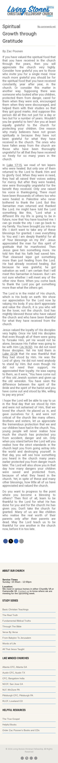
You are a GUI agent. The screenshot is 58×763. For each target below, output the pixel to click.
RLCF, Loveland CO (12, 701)
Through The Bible (11, 626)
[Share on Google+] (16, 541)
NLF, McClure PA (11, 690)
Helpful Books (9, 724)
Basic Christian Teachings (15, 609)
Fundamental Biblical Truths (16, 621)
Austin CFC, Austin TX (13, 673)
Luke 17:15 (14, 165)
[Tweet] (11, 541)
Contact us (23, 591)
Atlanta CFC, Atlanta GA (14, 667)
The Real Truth (10, 615)
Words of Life (9, 643)
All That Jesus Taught (13, 649)
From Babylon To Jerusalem (16, 638)
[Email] (21, 541)
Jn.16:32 (25, 347)
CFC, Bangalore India (13, 678)
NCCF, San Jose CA (12, 684)
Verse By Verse (10, 632)
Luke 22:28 (9, 354)
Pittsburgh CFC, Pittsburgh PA (17, 695)
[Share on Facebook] (5, 541)
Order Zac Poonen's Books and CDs (20, 730)
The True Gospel (11, 719)
